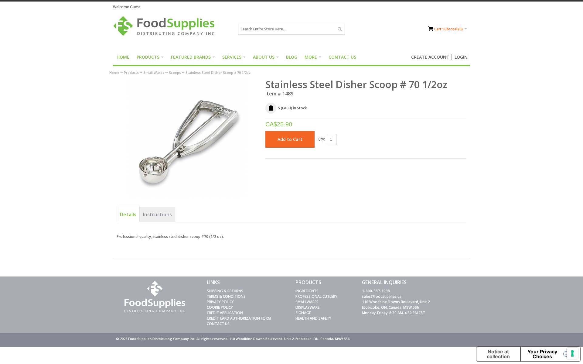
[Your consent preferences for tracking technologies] (572, 353)
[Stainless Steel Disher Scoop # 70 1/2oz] (187, 81)
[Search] (339, 29)
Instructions (157, 214)
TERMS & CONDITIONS (226, 296)
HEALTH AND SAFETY (313, 318)
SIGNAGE (303, 312)
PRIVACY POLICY (220, 301)
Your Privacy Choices (542, 354)
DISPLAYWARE (307, 307)
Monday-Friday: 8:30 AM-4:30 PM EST (393, 312)
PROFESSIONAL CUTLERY (316, 296)
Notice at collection (498, 354)
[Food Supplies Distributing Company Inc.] (166, 29)
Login (461, 57)
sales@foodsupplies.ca (381, 296)
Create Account (430, 57)
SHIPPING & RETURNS (225, 291)
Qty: (321, 139)
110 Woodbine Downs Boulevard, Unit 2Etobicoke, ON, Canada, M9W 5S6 (396, 304)
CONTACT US (218, 323)
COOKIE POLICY (220, 307)
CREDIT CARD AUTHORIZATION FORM (239, 318)
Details (128, 214)
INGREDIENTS (307, 291)
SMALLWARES (307, 301)
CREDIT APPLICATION (225, 312)
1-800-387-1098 (376, 291)
